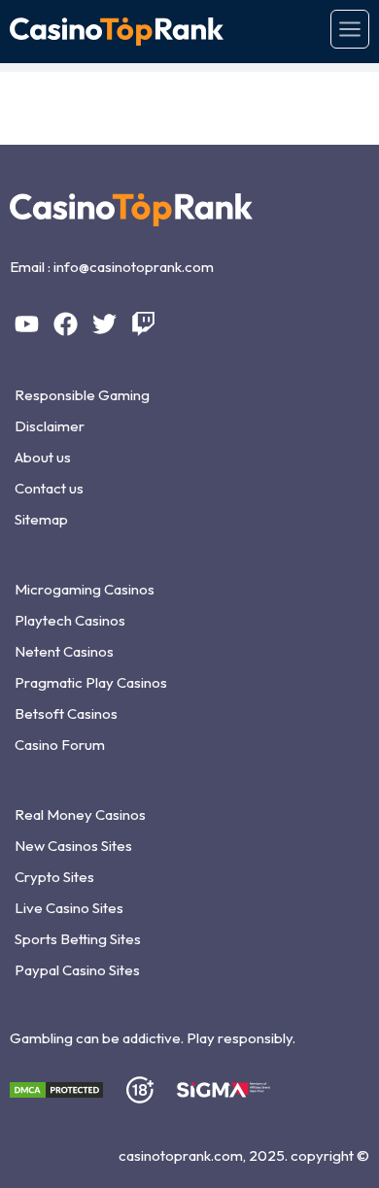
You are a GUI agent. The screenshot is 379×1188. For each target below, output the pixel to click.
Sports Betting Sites (78, 939)
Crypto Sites (54, 876)
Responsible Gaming (82, 395)
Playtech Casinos (70, 620)
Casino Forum (60, 744)
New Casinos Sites (73, 845)
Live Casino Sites (69, 908)
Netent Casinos (64, 651)
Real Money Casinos (80, 814)
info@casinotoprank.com (133, 266)
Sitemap (41, 519)
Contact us (49, 488)
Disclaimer (50, 426)
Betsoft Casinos (66, 713)
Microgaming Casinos (85, 589)
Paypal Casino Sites (77, 970)
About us (43, 457)
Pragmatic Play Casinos (91, 682)
